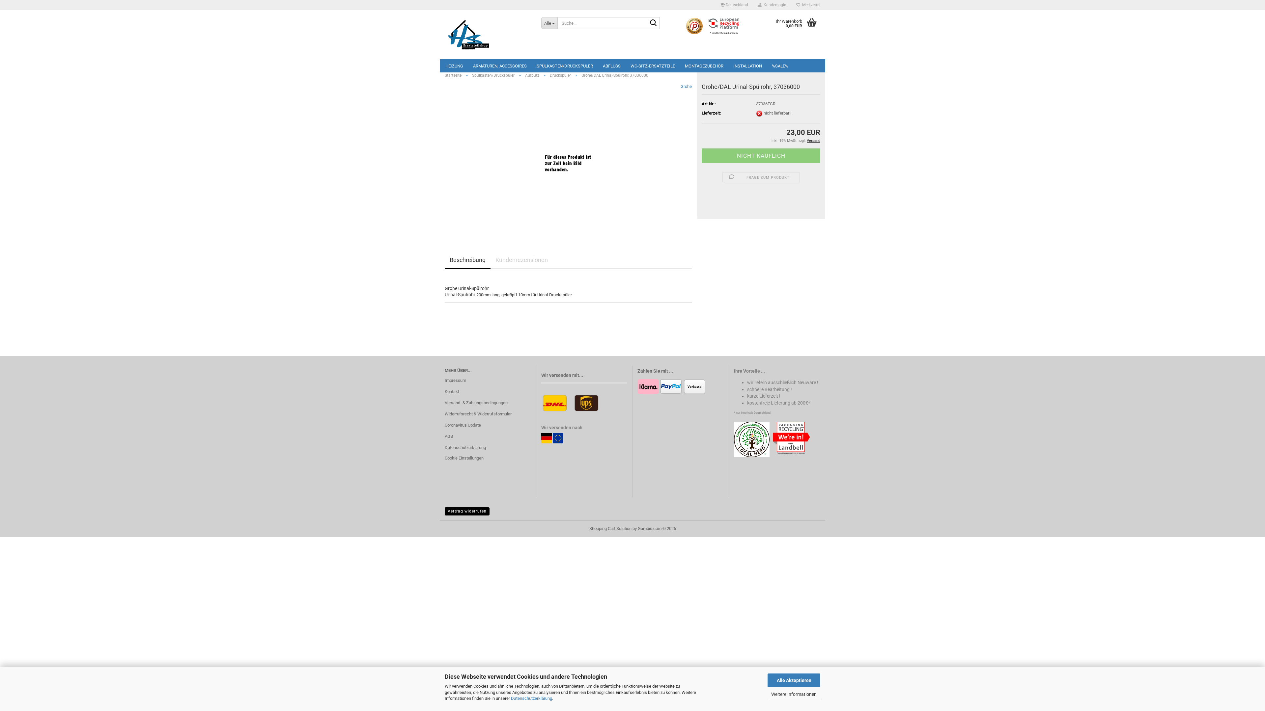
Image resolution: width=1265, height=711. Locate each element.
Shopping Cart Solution (610, 528)
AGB (449, 436)
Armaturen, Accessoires (500, 66)
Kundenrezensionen (521, 259)
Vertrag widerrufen (467, 511)
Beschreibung (468, 259)
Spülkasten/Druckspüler (565, 66)
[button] (734, 5)
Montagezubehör (704, 66)
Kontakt (452, 391)
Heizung (454, 66)
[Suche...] (653, 23)
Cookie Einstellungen (464, 458)
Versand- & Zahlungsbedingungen (476, 402)
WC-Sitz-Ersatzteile (653, 66)
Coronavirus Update (463, 425)
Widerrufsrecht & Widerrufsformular (478, 413)
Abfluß (612, 66)
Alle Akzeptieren (794, 680)
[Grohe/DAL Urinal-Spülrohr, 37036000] (568, 157)
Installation (747, 66)
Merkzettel (810, 5)
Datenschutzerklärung (531, 698)
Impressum (455, 380)
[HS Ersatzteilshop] (488, 34)
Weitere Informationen (794, 694)
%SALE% (780, 66)
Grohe (686, 86)
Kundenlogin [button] (774, 5)
